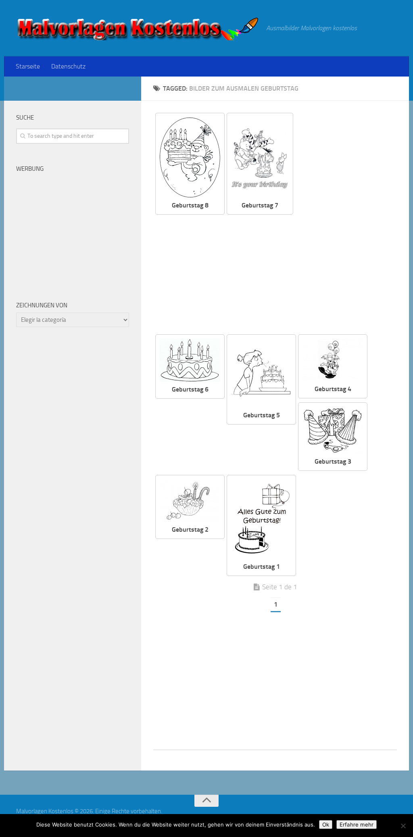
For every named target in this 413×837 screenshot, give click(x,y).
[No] (403, 826)
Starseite (28, 66)
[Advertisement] (317, 275)
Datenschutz (68, 66)
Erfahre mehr (356, 824)
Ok (325, 824)
